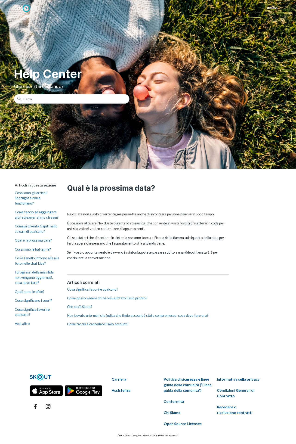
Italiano (272, 8)
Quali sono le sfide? (30, 291)
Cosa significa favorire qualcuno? (32, 312)
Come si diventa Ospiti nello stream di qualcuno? (36, 228)
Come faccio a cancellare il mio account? (97, 324)
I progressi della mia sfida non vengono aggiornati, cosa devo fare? (34, 277)
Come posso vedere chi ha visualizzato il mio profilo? (107, 298)
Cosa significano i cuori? (33, 300)
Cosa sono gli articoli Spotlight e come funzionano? (31, 198)
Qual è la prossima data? (33, 240)
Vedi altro (22, 323)
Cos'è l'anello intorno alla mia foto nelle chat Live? (37, 260)
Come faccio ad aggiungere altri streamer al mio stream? (37, 214)
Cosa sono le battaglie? (33, 249)
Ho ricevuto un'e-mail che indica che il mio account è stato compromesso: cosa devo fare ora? (137, 315)
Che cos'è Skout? (79, 306)
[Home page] (27, 8)
